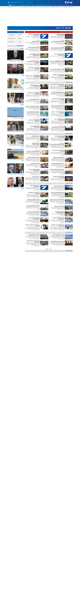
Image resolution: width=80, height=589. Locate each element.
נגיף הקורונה (11, 34)
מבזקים (67, 5)
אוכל (30, 5)
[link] (15, 61)
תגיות (70, 25)
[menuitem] (71, 5)
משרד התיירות (11, 38)
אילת (20, 41)
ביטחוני (64, 5)
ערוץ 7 (72, 25)
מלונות (19, 38)
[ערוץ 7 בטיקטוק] (8, 5)
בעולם (52, 5)
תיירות (19, 34)
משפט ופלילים (43, 5)
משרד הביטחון (11, 41)
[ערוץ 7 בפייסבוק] (14, 5)
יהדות (27, 5)
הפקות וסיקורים (22, 5)
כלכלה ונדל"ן (37, 5)
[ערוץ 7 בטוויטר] (16, 5)
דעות (33, 5)
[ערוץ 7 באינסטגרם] (12, 5)
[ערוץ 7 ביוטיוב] (10, 5)
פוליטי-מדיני (59, 5)
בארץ (55, 5)
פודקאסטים (48, 5)
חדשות (71, 5)
